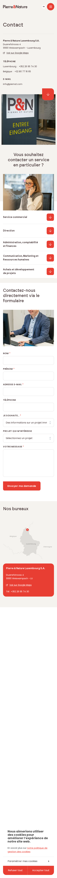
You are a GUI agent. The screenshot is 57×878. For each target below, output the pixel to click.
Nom (6, 353)
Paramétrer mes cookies (22, 861)
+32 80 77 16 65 (23, 71)
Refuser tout (15, 870)
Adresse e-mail (13, 384)
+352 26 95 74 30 (28, 66)
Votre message (13, 447)
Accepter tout (40, 870)
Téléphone (9, 400)
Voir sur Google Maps (17, 52)
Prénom (9, 369)
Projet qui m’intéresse (17, 431)
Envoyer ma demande (21, 486)
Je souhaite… (12, 415)
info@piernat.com (12, 84)
